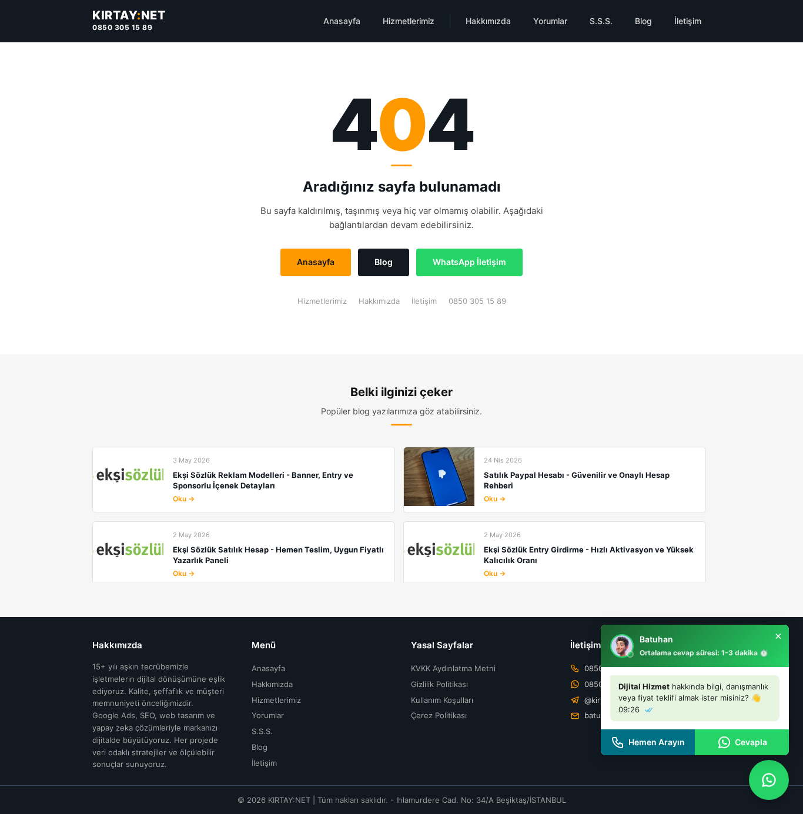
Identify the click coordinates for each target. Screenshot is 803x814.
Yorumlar (550, 21)
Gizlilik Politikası (439, 684)
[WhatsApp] (769, 780)
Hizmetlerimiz (408, 21)
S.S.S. (601, 21)
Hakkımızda (488, 21)
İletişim (687, 21)
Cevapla (751, 742)
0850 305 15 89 (122, 27)
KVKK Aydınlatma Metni (453, 668)
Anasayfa (341, 21)
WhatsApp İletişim (469, 262)
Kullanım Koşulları (442, 700)
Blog (643, 21)
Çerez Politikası (439, 715)
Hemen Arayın (656, 742)
